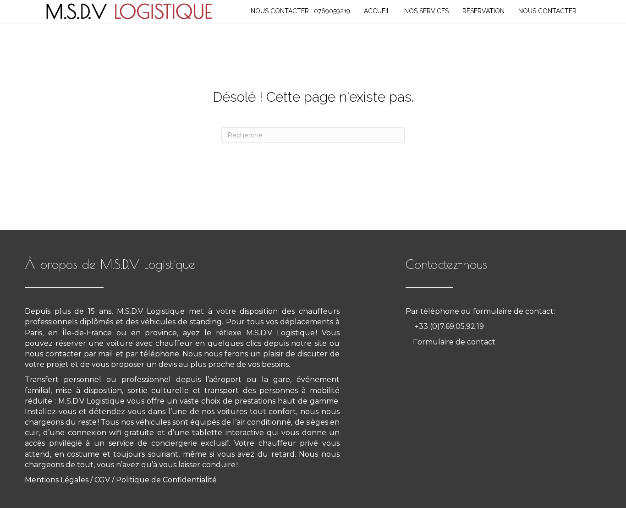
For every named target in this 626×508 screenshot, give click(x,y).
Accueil (377, 11)
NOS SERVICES (426, 11)
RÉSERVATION (483, 11)
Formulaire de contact (454, 342)
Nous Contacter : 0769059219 (300, 11)
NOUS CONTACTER (547, 11)
